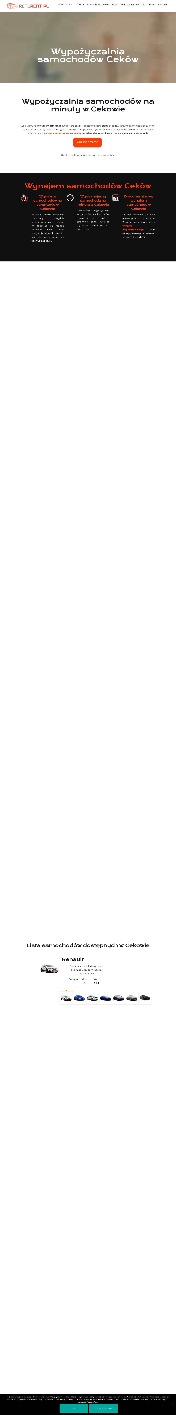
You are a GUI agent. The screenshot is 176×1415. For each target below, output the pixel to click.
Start (61, 4)
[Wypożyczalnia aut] (27, 6)
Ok (74, 1409)
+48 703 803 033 (87, 142)
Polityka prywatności (103, 1409)
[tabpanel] (106, 969)
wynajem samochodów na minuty (62, 133)
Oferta (80, 4)
